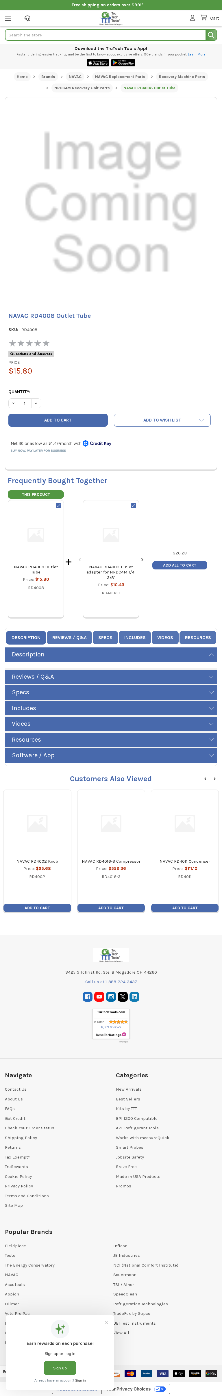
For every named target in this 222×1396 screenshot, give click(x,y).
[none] (111, 203)
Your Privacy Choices (128, 1389)
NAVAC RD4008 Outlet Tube (36, 569)
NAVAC (11, 1274)
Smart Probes (129, 1147)
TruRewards (16, 1166)
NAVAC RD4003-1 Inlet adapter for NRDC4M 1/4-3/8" (111, 572)
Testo (10, 1255)
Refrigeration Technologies (140, 1303)
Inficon (120, 1245)
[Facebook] (88, 997)
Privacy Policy (19, 1186)
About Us (14, 1099)
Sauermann (124, 1274)
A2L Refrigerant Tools (137, 1127)
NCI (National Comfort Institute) (145, 1265)
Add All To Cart (179, 565)
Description (26, 637)
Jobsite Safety (130, 1157)
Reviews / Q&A (69, 637)
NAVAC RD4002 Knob (37, 861)
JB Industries (126, 1255)
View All (121, 1332)
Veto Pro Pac (17, 1313)
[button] (162, 420)
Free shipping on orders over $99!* (107, 5)
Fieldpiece (15, 1245)
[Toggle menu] (8, 18)
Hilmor (12, 1303)
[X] (123, 997)
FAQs (10, 1108)
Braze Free (126, 1166)
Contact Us (16, 1089)
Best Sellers (128, 1099)
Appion (12, 1294)
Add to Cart (37, 907)
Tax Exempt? (17, 1157)
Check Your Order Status (29, 1127)
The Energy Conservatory (30, 1265)
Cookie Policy (18, 1176)
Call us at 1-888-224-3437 (111, 981)
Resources (198, 637)
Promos (123, 1186)
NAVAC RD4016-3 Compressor (111, 861)
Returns (13, 1147)
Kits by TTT (126, 1108)
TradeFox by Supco (131, 1313)
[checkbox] (58, 505)
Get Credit (15, 1118)
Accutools (15, 1284)
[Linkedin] (135, 997)
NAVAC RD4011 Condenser (185, 861)
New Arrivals (129, 1089)
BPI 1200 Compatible (137, 1118)
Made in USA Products (138, 1176)
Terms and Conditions (27, 1195)
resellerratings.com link (111, 1035)
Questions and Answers (31, 354)
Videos (165, 637)
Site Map (14, 1205)
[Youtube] (99, 997)
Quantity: (19, 391)
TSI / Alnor (123, 1284)
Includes (135, 637)
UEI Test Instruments (134, 1323)
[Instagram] (111, 997)
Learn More (197, 54)
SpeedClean (125, 1294)
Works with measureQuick (142, 1137)
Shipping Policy (21, 1137)
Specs (105, 637)
